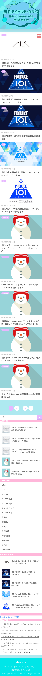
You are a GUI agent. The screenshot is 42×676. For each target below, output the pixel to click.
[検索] (39, 417)
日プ (3, 71)
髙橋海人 (5, 522)
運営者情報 (16, 670)
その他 (4, 545)
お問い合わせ (26, 670)
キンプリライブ (8, 508)
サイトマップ (15, 667)
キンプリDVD (7, 499)
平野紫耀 (5, 531)
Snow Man (5, 217)
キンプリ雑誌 (7, 504)
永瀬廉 (4, 517)
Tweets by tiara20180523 (9, 617)
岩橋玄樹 (5, 540)
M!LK (3, 35)
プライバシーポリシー (30, 667)
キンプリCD (6, 494)
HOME (22, 662)
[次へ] (30, 408)
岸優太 (4, 527)
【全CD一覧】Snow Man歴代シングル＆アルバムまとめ (18, 624)
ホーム (6, 667)
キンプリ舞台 (7, 513)
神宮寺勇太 (6, 536)
